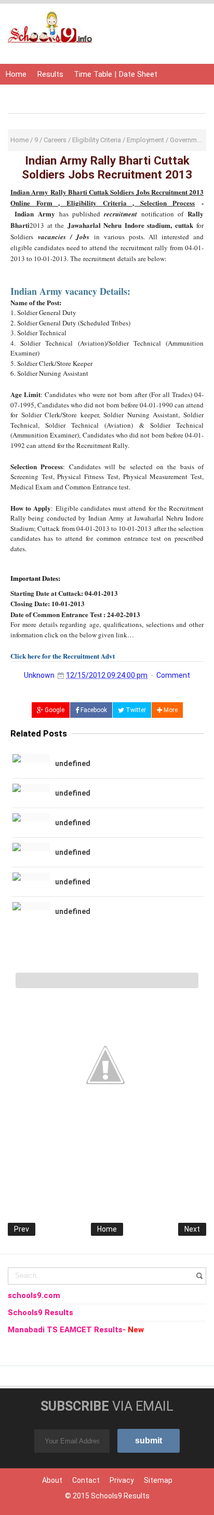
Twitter (135, 710)
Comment (173, 675)
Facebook (93, 710)
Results (50, 74)
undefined (72, 763)
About (52, 1480)
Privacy (122, 1480)
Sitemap (158, 1480)
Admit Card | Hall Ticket (46, 95)
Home (15, 74)
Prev (21, 1229)
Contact (86, 1480)
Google (53, 710)
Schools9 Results (120, 1496)
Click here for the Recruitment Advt (62, 656)
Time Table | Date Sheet (115, 74)
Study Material (123, 95)
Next (192, 1229)
